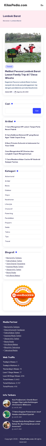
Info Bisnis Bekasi (13, 275)
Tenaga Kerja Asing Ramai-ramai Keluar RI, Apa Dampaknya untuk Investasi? (26, 423)
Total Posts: (8, 386)
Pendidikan (9, 218)
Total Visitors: (9, 383)
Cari (7, 103)
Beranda (6, 21)
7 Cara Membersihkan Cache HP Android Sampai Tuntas (22, 160)
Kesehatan (9, 199)
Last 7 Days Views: (11, 372)
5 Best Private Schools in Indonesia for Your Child (22, 144)
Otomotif (9, 209)
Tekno (7, 232)
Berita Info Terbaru (14, 258)
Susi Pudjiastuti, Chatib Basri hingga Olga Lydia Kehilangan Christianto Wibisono (25, 402)
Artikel (7, 181)
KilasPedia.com (15, 5)
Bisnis (7, 186)
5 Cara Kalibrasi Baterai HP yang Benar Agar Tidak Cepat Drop (22, 136)
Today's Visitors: (10, 365)
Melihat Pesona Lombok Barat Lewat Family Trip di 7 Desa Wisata (23, 74)
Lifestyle (8, 204)
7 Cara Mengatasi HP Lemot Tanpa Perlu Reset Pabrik (22, 128)
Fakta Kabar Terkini (14, 261)
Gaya (7, 195)
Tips (7, 236)
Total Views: (8, 379)
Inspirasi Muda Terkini (14, 266)
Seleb (7, 227)
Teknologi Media (11, 350)
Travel (9, 66)
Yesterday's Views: (11, 369)
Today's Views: (9, 362)
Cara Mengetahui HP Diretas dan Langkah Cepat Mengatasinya (19, 152)
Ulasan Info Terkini (13, 269)
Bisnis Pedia (11, 272)
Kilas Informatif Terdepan (14, 330)
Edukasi (8, 190)
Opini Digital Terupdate (15, 264)
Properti (8, 223)
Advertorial (9, 176)
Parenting (9, 213)
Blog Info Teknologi (12, 347)
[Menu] (42, 5)
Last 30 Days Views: (12, 376)
